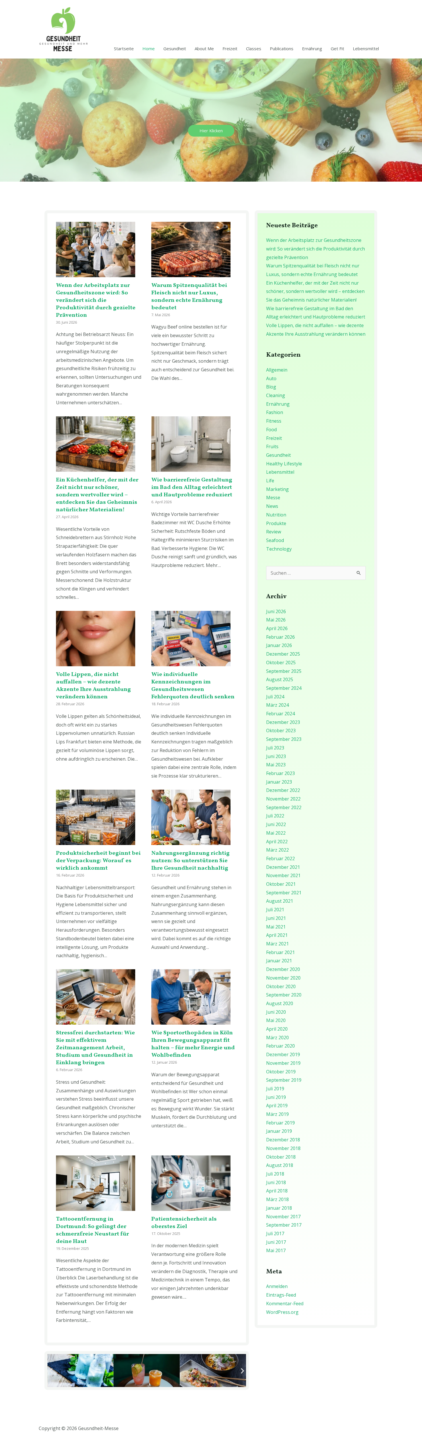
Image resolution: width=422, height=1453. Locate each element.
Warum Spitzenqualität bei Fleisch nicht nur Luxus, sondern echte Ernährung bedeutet (189, 296)
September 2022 (283, 807)
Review (273, 532)
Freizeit (229, 48)
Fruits (272, 446)
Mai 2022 (276, 833)
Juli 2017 (275, 1233)
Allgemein (276, 370)
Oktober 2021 (281, 884)
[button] (51, 1370)
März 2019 (277, 1114)
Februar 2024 (280, 713)
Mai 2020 (276, 1020)
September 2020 (283, 995)
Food (271, 429)
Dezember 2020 (283, 969)
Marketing (277, 489)
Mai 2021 (276, 927)
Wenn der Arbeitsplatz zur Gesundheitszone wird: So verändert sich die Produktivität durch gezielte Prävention (95, 300)
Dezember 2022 (283, 790)
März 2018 (277, 1199)
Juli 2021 (275, 909)
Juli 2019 (275, 1088)
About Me (204, 48)
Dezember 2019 (283, 1054)
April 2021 (277, 935)
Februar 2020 (280, 1046)
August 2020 (279, 1003)
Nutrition (276, 515)
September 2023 (283, 739)
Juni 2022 (276, 824)
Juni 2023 (276, 756)
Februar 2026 (280, 637)
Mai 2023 (276, 765)
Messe (273, 497)
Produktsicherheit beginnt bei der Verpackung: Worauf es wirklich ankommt (98, 860)
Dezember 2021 (283, 867)
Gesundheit (174, 48)
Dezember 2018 (283, 1140)
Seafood (275, 540)
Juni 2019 (276, 1097)
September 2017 (283, 1225)
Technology (279, 549)
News (272, 506)
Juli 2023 (275, 748)
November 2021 (283, 875)
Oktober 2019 (281, 1072)
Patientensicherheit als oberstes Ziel (184, 1223)
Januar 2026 (279, 645)
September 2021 (283, 892)
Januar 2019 (279, 1131)
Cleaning (275, 395)
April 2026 (277, 628)
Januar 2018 (279, 1208)
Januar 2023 (279, 782)
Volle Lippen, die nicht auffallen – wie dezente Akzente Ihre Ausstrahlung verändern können (93, 686)
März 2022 (277, 850)
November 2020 (283, 978)
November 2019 (283, 1063)
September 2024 (283, 688)
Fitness (273, 421)
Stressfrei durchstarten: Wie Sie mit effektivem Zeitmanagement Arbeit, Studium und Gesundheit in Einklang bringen (95, 1048)
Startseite (124, 48)
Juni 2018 (276, 1182)
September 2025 (283, 671)
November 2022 (283, 799)
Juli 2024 (275, 697)
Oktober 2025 (281, 662)
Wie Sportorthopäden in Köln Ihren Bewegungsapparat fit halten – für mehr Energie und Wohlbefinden (193, 1044)
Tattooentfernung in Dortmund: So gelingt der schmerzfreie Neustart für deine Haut (92, 1230)
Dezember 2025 (283, 654)
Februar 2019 (280, 1123)
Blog (271, 387)
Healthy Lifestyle (284, 464)
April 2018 (277, 1191)
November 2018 (283, 1148)
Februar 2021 (280, 952)
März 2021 (277, 944)
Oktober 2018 (281, 1157)
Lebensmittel (366, 48)
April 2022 (277, 841)
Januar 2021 (279, 960)
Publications (281, 48)
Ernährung (312, 48)
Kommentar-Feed (284, 1303)
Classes (253, 48)
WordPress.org (282, 1312)
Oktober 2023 (281, 730)
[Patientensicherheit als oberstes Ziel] (191, 1206)
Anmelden (277, 1286)
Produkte (276, 523)
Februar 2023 (280, 773)
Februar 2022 (280, 858)
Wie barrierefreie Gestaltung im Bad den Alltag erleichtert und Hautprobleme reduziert (191, 487)
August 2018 (279, 1165)
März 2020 (277, 1037)
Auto (271, 378)
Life (270, 480)
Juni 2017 (276, 1242)
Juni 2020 (276, 1012)
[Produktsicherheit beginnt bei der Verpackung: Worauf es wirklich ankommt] (95, 840)
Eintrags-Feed (281, 1295)
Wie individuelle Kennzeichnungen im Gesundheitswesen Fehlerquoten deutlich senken (193, 686)
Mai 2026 (276, 620)
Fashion (274, 412)
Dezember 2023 (283, 722)
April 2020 (277, 1029)
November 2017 (283, 1216)
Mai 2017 (276, 1250)
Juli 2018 (275, 1174)
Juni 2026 (276, 611)
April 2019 (277, 1105)
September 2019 (283, 1080)
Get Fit (337, 48)
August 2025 (279, 679)
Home (148, 48)
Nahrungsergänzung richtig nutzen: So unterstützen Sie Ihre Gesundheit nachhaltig (190, 860)
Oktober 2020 (281, 986)
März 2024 (277, 705)
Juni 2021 (276, 918)
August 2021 (279, 901)
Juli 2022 (275, 816)
